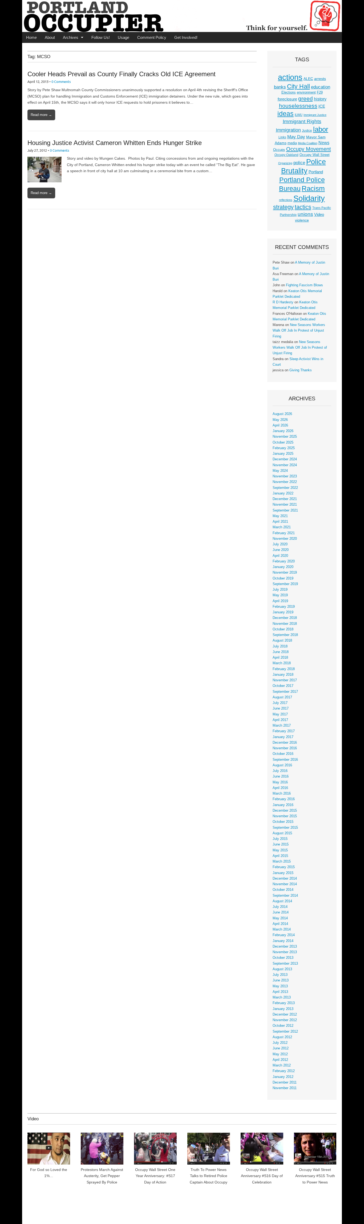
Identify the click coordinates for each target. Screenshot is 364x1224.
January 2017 (283, 737)
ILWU (298, 114)
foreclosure (287, 99)
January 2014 (283, 941)
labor (320, 129)
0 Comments (61, 81)
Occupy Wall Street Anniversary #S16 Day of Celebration (262, 1175)
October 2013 (283, 958)
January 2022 (283, 493)
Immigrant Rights (302, 121)
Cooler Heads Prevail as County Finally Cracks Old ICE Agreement (121, 74)
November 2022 (285, 482)
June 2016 (281, 776)
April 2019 (280, 601)
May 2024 (280, 471)
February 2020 (284, 561)
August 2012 (282, 1037)
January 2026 (283, 431)
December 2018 (285, 618)
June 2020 (281, 550)
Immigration (288, 130)
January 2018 (283, 675)
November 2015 (285, 816)
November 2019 (285, 572)
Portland (316, 172)
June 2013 (281, 980)
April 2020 (280, 556)
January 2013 (283, 1009)
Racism (313, 188)
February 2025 (284, 448)
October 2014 (283, 890)
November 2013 (285, 952)
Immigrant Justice (315, 114)
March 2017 (282, 725)
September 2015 (285, 828)
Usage (123, 37)
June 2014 (281, 912)
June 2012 (281, 1048)
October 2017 (283, 686)
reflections (285, 200)
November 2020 (285, 539)
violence (302, 220)
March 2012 (282, 1065)
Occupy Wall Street (315, 155)
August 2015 (282, 833)
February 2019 (284, 607)
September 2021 (285, 510)
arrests (320, 78)
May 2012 (280, 1054)
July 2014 (280, 907)
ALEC (308, 78)
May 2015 (280, 850)
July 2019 (280, 589)
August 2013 (282, 969)
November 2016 (285, 748)
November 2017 (285, 680)
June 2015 (281, 844)
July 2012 (280, 1043)
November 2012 (285, 1020)
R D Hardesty (283, 302)
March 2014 (282, 929)
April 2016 (280, 788)
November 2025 (285, 436)
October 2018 (283, 629)
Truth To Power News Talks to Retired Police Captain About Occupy (208, 1175)
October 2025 (283, 442)
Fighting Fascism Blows (304, 285)
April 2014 (280, 924)
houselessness (298, 106)
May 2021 (280, 516)
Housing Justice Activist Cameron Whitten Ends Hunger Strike (114, 142)
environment (306, 92)
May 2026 (280, 420)
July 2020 (280, 544)
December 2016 (285, 742)
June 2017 (281, 708)
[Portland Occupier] (182, 16)
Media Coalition (307, 143)
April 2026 (280, 425)
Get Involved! (185, 37)
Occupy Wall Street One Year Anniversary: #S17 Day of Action (155, 1175)
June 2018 (281, 652)
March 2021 (282, 527)
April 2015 (280, 856)
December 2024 (285, 459)
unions (305, 214)
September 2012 (285, 1031)
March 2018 (282, 663)
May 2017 (280, 714)
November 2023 (285, 476)
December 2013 (285, 946)
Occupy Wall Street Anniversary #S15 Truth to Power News (315, 1175)
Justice (307, 130)
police (299, 162)
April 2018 (280, 657)
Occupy (279, 150)
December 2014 (285, 878)
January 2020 (283, 567)
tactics (303, 207)
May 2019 (280, 595)
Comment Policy (151, 37)
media (292, 143)
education (320, 87)
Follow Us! (100, 37)
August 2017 (282, 697)
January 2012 (283, 1077)
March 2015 (282, 861)
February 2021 (284, 533)
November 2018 (285, 624)
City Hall (298, 86)
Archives (70, 37)
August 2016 (282, 765)
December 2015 (285, 810)
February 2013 (284, 1003)
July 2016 (280, 771)
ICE (321, 106)
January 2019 (283, 612)
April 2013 (280, 992)
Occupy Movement (308, 149)
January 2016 (283, 805)
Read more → (41, 115)
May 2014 (280, 918)
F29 (320, 92)
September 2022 (285, 488)
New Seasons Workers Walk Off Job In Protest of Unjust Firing (299, 330)
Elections (288, 92)
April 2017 (280, 720)
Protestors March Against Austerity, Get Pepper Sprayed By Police (102, 1175)
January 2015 (283, 873)
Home (31, 37)
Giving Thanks (300, 370)
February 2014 (284, 935)
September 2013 (285, 963)
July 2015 (280, 839)
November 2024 (285, 465)
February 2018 (284, 669)
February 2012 (284, 1071)
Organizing (285, 163)
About (50, 37)
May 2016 (280, 782)
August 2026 (282, 414)
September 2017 (285, 692)
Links (282, 137)
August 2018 (282, 640)
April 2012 (280, 1060)
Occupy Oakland (286, 154)
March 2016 (282, 793)
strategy (283, 207)
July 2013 (280, 975)
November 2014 (285, 884)
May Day (296, 136)
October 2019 (283, 578)
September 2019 (285, 584)
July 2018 (280, 646)
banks (280, 87)
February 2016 (284, 799)
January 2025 (283, 454)
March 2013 (282, 997)
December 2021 (285, 499)
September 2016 (285, 760)
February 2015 (284, 867)
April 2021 (280, 522)
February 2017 (284, 731)
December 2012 (285, 1014)
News (323, 142)
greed (305, 98)
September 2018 (285, 635)
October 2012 (283, 1026)
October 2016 (283, 754)
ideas (285, 113)
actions (290, 77)
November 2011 (285, 1088)
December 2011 (285, 1082)
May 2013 (280, 986)
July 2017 (280, 703)
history (320, 98)
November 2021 (285, 504)
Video (319, 214)
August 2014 (282, 901)
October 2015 (283, 822)
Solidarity (309, 198)
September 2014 (285, 895)
